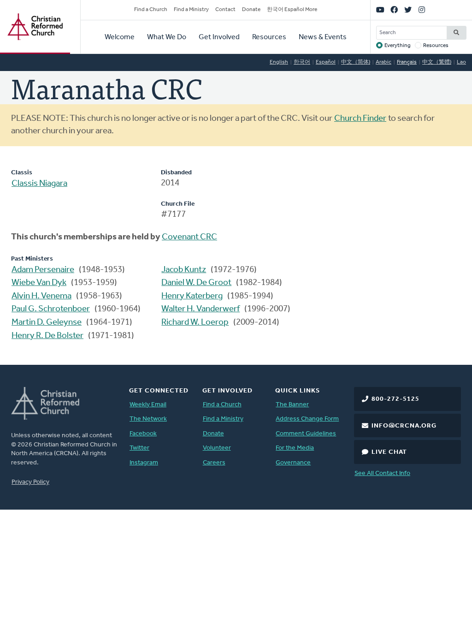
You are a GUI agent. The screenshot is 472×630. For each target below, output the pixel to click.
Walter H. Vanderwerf (200, 309)
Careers (214, 462)
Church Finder (360, 118)
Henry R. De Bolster (47, 336)
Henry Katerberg (192, 296)
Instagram (144, 462)
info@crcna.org (404, 425)
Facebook (143, 433)
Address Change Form (307, 419)
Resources (269, 37)
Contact (225, 9)
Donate (251, 9)
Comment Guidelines (306, 433)
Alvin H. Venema (41, 296)
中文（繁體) (436, 62)
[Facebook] (394, 10)
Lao (461, 62)
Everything (397, 45)
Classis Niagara (39, 183)
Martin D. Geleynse (47, 322)
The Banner (292, 404)
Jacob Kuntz (183, 270)
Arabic (383, 62)
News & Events (323, 37)
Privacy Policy (30, 482)
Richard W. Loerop (195, 322)
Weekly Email (148, 404)
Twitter (139, 448)
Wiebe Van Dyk (39, 283)
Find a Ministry (191, 9)
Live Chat (389, 452)
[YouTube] (380, 10)
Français (407, 62)
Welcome (120, 37)
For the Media (295, 448)
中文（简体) (355, 62)
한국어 (302, 62)
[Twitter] (408, 10)
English (279, 62)
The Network (148, 419)
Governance (293, 462)
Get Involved (219, 37)
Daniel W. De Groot (196, 283)
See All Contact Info (382, 473)
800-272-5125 (395, 399)
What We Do (166, 37)
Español (326, 62)
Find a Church (150, 9)
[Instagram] (422, 10)
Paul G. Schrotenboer (51, 309)
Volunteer (217, 448)
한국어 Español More (292, 9)
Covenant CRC (189, 237)
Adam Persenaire (43, 270)
